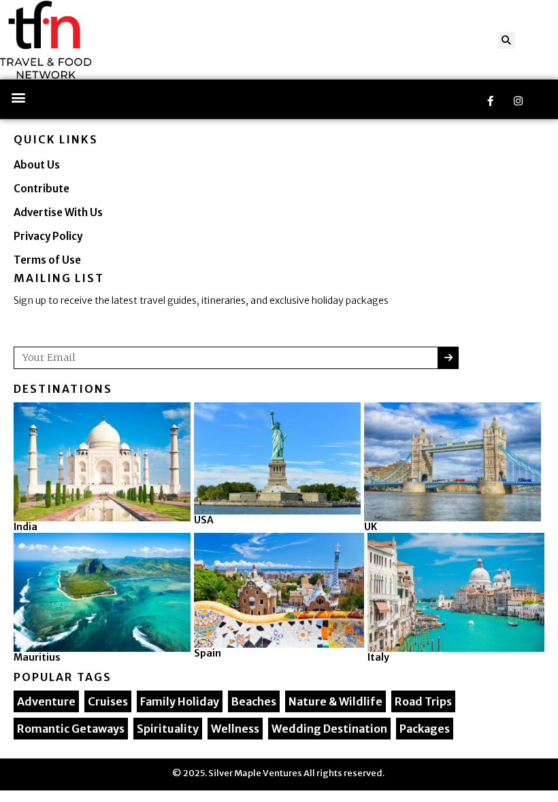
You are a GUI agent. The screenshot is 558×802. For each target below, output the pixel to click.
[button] (506, 40)
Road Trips (423, 701)
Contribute (41, 188)
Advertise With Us (58, 212)
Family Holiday (179, 701)
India (25, 527)
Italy (378, 657)
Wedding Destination (329, 728)
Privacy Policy (48, 236)
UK (370, 527)
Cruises (108, 701)
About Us (37, 164)
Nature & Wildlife (335, 701)
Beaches (253, 701)
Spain (207, 653)
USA (204, 520)
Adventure (46, 701)
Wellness (235, 728)
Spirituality (168, 728)
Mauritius (37, 657)
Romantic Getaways (71, 728)
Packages (424, 728)
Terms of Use (47, 260)
